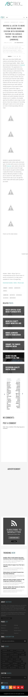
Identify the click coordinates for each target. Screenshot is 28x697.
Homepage (3, 625)
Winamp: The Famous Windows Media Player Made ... (13, 346)
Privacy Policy (4, 630)
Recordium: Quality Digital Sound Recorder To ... (13, 369)
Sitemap (16, 625)
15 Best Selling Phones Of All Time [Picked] (12, 357)
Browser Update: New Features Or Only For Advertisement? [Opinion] (14, 587)
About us (3, 628)
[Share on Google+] (17, 56)
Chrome (4, 654)
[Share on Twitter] (15, 56)
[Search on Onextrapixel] (26, 17)
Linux (4, 665)
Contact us (16, 628)
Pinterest (13, 297)
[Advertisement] (14, 11)
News (22, 665)
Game (3, 661)
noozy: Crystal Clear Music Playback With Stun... (13, 311)
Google (6, 297)
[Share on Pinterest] (20, 56)
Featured (16, 633)
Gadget (18, 659)
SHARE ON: (6, 294)
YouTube (21, 667)
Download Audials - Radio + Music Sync (13, 283)
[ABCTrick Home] (3, 17)
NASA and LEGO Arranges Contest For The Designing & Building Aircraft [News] (13, 580)
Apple (11, 650)
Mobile (22, 22)
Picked (2, 633)
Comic (23, 654)
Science (4, 667)
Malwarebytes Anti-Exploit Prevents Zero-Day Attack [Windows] (13, 573)
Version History (17, 630)
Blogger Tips (20, 652)
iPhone (23, 663)
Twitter (13, 294)
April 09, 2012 (8, 42)
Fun (12, 659)
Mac (9, 665)
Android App (15, 22)
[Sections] (7, 17)
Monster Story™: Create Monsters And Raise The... (13, 323)
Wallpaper (13, 667)
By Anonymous (19, 42)
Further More (6, 618)
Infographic (6, 663)
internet (9, 166)
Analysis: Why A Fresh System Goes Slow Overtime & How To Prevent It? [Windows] (13, 558)
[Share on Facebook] (13, 56)
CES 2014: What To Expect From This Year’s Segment (13, 565)
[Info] (24, 17)
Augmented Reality (8, 652)
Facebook (19, 294)
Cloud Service (14, 654)
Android (7, 22)
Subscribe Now (14, 537)
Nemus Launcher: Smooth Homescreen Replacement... (13, 334)
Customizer (5, 657)
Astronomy (19, 650)
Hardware (18, 661)
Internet (15, 663)
